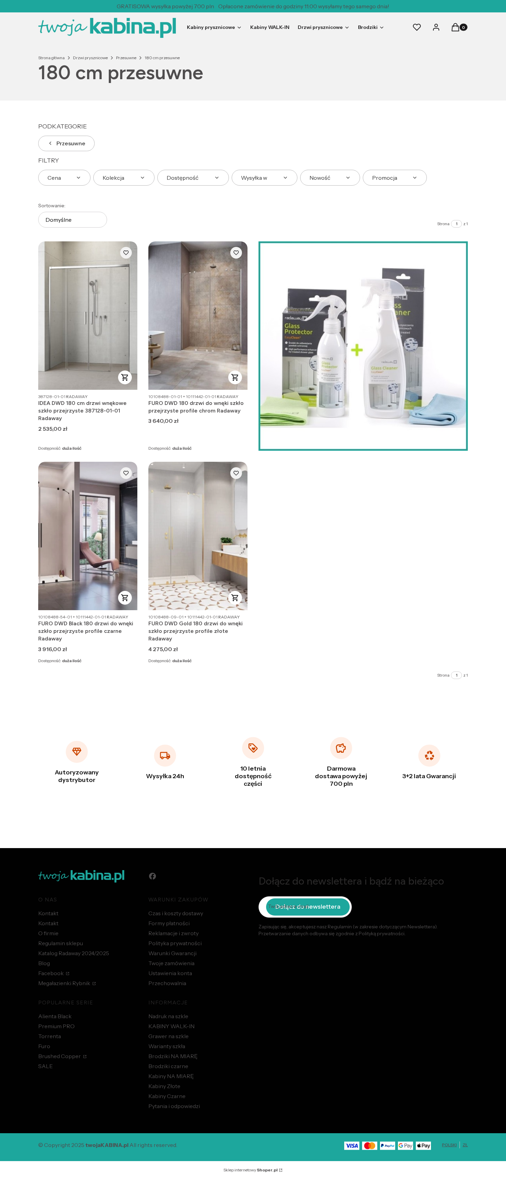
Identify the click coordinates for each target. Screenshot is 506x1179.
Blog (44, 963)
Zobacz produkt (125, 377)
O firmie (48, 933)
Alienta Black (55, 1016)
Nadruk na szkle (168, 1016)
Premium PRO (56, 1026)
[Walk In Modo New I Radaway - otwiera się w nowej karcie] (363, 346)
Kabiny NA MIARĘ (171, 1076)
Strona (443, 223)
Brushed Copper (60, 1056)
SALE (45, 1066)
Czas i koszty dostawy (175, 913)
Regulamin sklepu (60, 943)
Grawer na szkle (168, 1036)
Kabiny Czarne (167, 1096)
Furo (44, 1046)
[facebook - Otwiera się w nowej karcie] (152, 876)
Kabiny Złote (164, 1086)
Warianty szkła (166, 1046)
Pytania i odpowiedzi (174, 1106)
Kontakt (48, 913)
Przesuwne (126, 57)
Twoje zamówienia (171, 963)
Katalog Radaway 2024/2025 (73, 953)
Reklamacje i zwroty (173, 933)
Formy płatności (169, 923)
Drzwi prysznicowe (90, 57)
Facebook (51, 973)
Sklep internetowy (250, 1169)
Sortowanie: (51, 205)
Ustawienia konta (170, 973)
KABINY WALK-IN (171, 1026)
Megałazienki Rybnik (64, 983)
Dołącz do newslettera (307, 906)
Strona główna (51, 57)
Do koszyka (235, 377)
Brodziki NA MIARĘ (173, 1056)
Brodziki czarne (168, 1066)
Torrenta (49, 1036)
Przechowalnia (167, 983)
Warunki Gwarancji (172, 953)
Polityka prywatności (175, 943)
